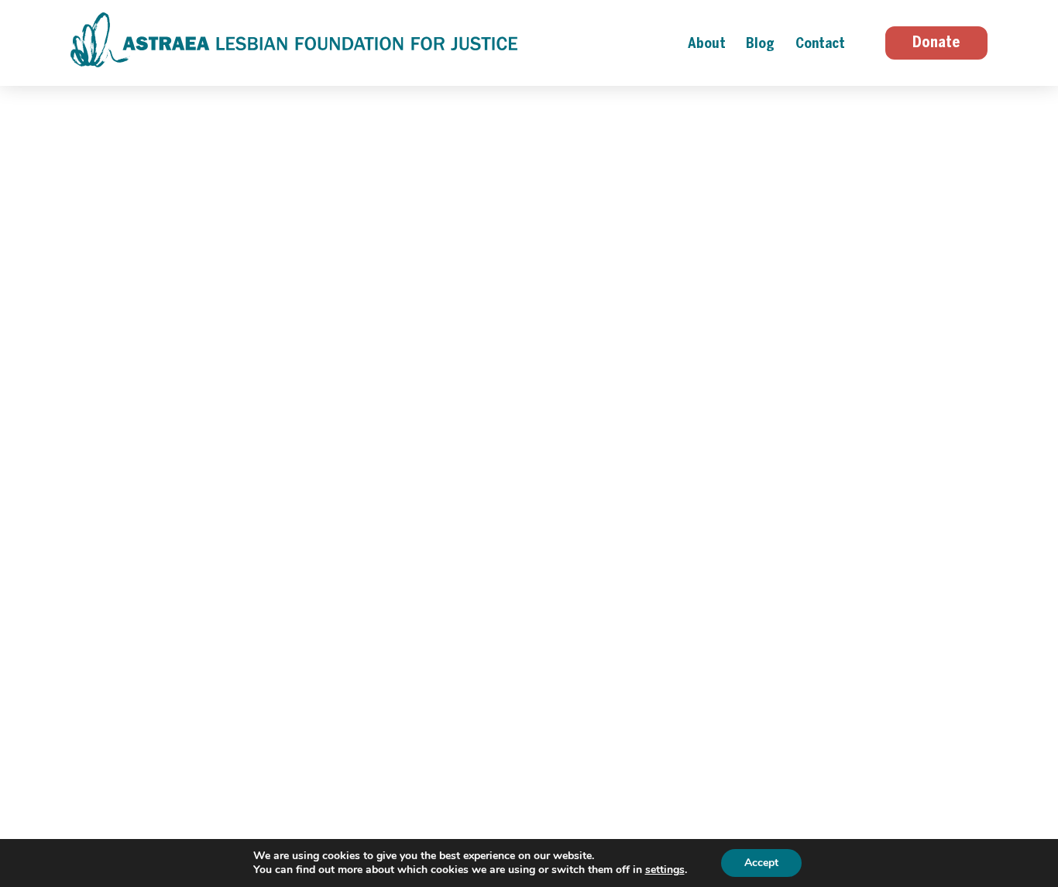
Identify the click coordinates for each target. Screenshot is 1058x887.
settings (665, 870)
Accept (761, 862)
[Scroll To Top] (1042, 816)
